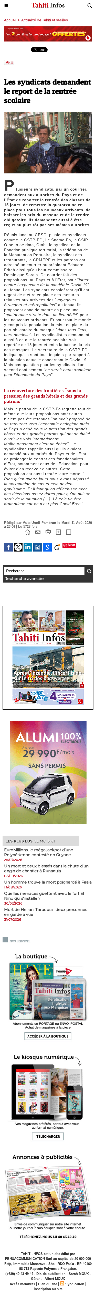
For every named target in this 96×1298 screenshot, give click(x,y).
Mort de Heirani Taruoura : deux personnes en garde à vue (45, 912)
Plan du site (47, 1284)
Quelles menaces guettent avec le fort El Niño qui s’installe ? (44, 896)
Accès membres (22, 1284)
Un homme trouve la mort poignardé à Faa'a (48, 882)
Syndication (74, 1284)
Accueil (10, 20)
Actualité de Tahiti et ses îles (44, 20)
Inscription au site (48, 1289)
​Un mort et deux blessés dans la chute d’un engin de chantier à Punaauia (46, 868)
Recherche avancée (24, 578)
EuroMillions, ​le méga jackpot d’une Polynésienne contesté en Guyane (38, 852)
